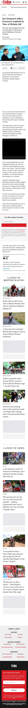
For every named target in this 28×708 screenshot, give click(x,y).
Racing (3, 15)
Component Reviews (7, 656)
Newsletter (22, 68)
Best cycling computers (20, 647)
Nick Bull (6, 37)
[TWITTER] (4, 258)
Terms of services (20, 229)
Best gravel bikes (21, 644)
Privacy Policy (19, 696)
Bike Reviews (21, 654)
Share (6, 68)
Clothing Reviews (20, 656)
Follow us (15, 68)
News (19, 39)
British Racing (11, 15)
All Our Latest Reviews (7, 654)
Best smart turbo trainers (7, 647)
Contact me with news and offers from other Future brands (14, 686)
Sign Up (14, 690)
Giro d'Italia (19, 634)
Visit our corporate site (19, 701)
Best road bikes (7, 644)
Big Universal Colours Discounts (18, 7)
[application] (14, 147)
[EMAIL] (7, 258)
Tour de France (8, 634)
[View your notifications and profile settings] (10, 2)
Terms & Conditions (13, 697)
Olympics (20, 637)
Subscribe (18, 2)
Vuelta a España (8, 637)
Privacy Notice (21, 231)
